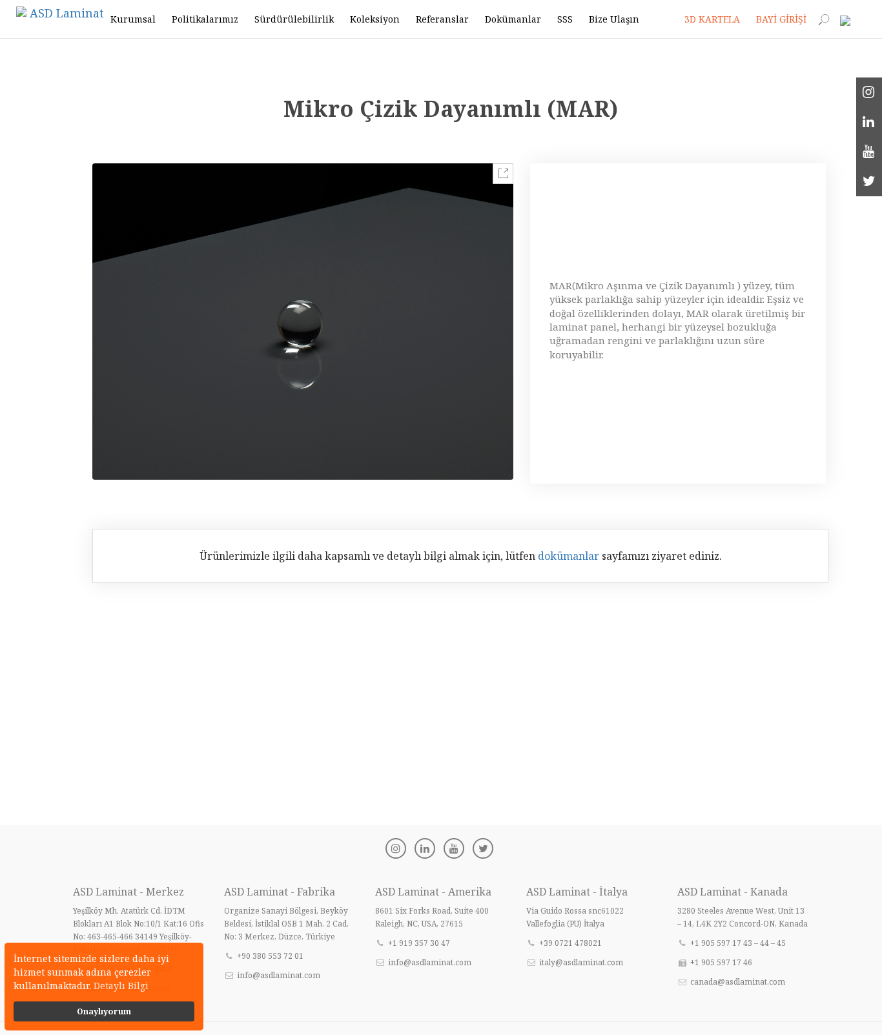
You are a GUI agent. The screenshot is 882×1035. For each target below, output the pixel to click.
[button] (849, 19)
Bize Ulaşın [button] (614, 19)
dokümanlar (568, 556)
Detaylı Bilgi (121, 985)
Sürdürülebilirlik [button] (294, 19)
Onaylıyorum (104, 1011)
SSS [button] (565, 19)
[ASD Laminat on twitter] (869, 181)
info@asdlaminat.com (278, 975)
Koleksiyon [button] (375, 19)
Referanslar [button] (442, 19)
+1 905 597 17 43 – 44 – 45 (738, 943)
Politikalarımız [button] (205, 19)
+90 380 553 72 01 (270, 955)
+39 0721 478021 (570, 943)
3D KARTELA (712, 19)
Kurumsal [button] (133, 19)
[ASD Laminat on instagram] (869, 92)
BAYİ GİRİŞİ (781, 19)
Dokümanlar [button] (513, 19)
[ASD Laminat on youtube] (869, 152)
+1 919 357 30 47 (419, 943)
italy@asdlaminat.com (581, 962)
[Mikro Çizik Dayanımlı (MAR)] (302, 321)
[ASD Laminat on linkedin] (869, 122)
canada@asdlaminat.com (737, 981)
